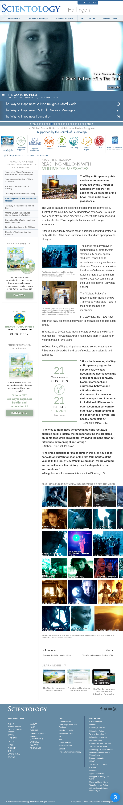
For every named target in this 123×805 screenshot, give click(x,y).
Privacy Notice (75, 802)
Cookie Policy (88, 802)
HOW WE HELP (16, 155)
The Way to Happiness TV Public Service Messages (39, 110)
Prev (34, 123)
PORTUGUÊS (35, 748)
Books (92, 18)
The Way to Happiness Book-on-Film (19, 207)
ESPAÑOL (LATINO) (38, 733)
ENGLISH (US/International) (14, 725)
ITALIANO (34, 745)
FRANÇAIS (12, 738)
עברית (11, 741)
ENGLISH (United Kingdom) (14, 730)
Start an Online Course (98, 746)
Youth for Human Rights (98, 785)
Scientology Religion (97, 731)
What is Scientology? (38, 18)
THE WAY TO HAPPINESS (36, 155)
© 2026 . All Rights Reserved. (31, 802)
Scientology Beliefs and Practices (68, 726)
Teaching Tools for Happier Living (20, 193)
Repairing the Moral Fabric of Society (18, 187)
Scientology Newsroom (98, 737)
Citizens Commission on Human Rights (98, 789)
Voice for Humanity (66, 730)
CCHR (99, 148)
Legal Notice (112, 802)
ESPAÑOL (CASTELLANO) (36, 737)
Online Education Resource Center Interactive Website (17, 214)
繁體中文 (11, 751)
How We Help (7, 150)
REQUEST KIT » (19, 413)
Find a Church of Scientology (70, 752)
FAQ (82, 18)
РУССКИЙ (12, 748)
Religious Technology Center (100, 743)
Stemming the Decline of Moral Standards (19, 180)
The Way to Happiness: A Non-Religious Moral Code (40, 104)
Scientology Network (97, 728)
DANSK (11, 735)
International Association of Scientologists (99, 754)
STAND (92, 761)
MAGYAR (33, 724)
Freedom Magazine (96, 758)
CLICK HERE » (19, 334)
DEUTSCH (12, 757)
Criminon (49, 149)
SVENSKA (34, 730)
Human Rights (87, 149)
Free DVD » (19, 295)
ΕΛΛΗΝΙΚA (34, 742)
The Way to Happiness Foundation (27, 116)
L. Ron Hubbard (13, 18)
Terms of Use (100, 802)
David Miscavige (95, 740)
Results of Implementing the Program (18, 233)
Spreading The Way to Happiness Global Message (20, 221)
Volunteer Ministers (64, 18)
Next (89, 123)
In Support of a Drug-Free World (99, 778)
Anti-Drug (74, 148)
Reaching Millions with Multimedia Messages (20, 199)
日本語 (10, 745)
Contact (62, 749)
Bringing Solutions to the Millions (20, 227)
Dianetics (93, 725)
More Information (65, 746)
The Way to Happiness (21, 149)
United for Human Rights (98, 782)
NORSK (33, 727)
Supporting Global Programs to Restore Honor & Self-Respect (19, 173)
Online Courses (110, 18)
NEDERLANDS (14, 754)
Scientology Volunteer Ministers (101, 750)
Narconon (62, 147)
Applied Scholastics (34, 149)
